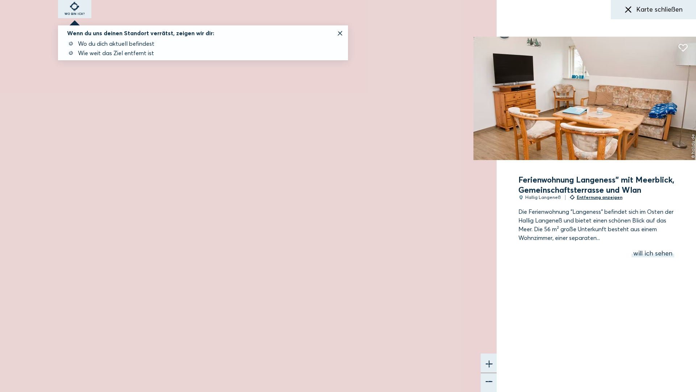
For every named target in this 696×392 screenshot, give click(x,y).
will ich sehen (652, 253)
